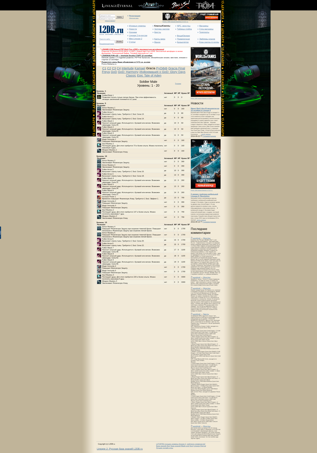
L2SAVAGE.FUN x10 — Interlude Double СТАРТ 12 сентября (127, 56)
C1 (104, 68)
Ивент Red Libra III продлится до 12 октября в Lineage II (205, 109)
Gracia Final (176, 68)
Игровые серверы (137, 26)
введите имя (106, 16)
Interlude (128, 68)
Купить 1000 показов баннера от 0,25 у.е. (202, 98)
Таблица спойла (184, 29)
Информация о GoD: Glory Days (162, 72)
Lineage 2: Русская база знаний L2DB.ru (120, 448)
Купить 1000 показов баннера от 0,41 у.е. (175, 21)
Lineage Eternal (200, 446)
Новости (133, 29)
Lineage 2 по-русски (138, 35)
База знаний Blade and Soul (182, 446)
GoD (114, 72)
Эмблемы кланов (207, 39)
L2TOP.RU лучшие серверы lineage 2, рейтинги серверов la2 (180, 444)
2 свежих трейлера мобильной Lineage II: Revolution (204, 195)
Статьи (132, 42)
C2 (109, 68)
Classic (131, 75)
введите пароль (107, 18)
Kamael (140, 68)
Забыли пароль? (110, 21)
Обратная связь (134, 18)
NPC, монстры (183, 26)
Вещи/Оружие (183, 36)
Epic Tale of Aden (149, 75)
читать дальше (206, 134)
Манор (157, 42)
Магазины (203, 26)
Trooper (178, 84)
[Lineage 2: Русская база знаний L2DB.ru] (110, 34)
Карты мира (159, 39)
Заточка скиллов (162, 29)
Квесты (157, 32)
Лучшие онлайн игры (164, 448)
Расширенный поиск (106, 44)
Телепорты (204, 32)
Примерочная (183, 39)
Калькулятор (183, 42)
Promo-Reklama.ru (109, 64)
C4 (119, 68)
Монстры (207, 238)
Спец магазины (206, 29)
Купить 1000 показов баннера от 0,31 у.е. (202, 190)
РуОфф (161, 68)
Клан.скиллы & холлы (209, 42)
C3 (114, 68)
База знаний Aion (163, 446)
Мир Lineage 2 (135, 39)
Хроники (133, 32)
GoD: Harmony (128, 72)
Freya (106, 72)
